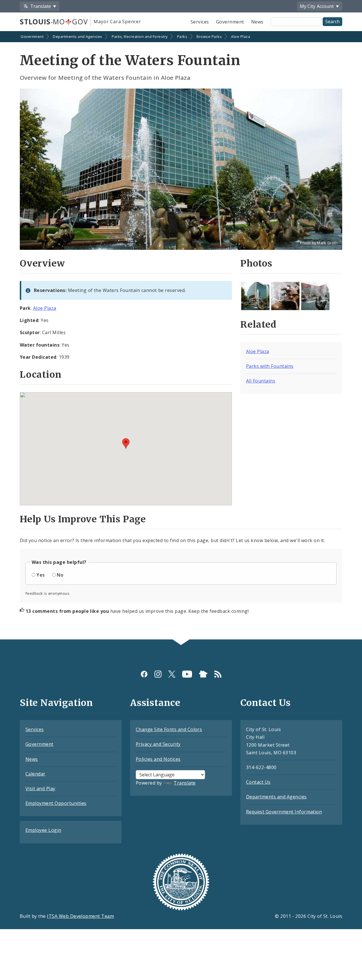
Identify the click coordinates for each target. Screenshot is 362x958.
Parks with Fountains (270, 366)
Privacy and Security (158, 744)
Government (230, 22)
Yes (40, 575)
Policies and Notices (158, 759)
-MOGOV (54, 21)
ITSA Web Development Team (80, 916)
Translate (184, 783)
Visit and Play (40, 788)
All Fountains (260, 381)
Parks (182, 36)
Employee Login (43, 830)
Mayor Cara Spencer (117, 21)
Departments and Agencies (77, 36)
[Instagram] (157, 674)
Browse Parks (209, 36)
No (60, 575)
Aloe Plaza (240, 36)
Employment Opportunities (56, 803)
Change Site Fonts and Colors (169, 729)
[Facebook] (144, 674)
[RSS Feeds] (217, 674)
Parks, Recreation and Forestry (139, 36)
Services (200, 22)
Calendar (35, 774)
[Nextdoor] (203, 674)
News (257, 22)
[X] (171, 674)
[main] (181, 336)
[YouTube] (187, 674)
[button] (126, 443)
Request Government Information (284, 812)
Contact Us (258, 782)
